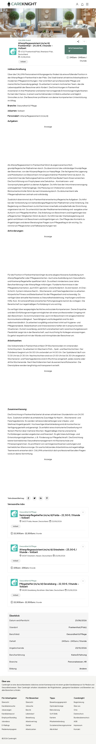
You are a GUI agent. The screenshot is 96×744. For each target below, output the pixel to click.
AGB (75, 721)
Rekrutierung (55, 710)
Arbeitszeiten (31, 729)
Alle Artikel (54, 729)
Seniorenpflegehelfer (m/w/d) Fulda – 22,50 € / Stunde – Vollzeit (49, 516)
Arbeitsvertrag (31, 721)
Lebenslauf (30, 714)
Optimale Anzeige (56, 706)
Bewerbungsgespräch (58, 702)
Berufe (28, 710)
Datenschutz (79, 714)
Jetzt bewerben (75, 48)
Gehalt (28, 725)
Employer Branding (9, 717)
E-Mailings (6, 725)
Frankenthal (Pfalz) (78, 627)
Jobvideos (6, 721)
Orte (75, 710)
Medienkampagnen (9, 729)
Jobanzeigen (6, 710)
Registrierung (79, 702)
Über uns (77, 706)
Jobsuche (29, 706)
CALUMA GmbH (24, 40)
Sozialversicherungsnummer (61, 725)
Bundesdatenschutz (81, 717)
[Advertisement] (48, 144)
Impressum (78, 725)
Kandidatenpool (8, 714)
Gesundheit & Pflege (27, 512)
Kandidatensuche (8, 706)
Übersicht (5, 702)
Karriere (53, 717)
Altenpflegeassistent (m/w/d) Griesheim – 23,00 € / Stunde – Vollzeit (48, 551)
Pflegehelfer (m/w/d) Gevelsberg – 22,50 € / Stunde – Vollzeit (49, 585)
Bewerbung (30, 717)
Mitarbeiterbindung (57, 721)
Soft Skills (53, 714)
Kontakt (77, 729)
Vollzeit (23, 62)
